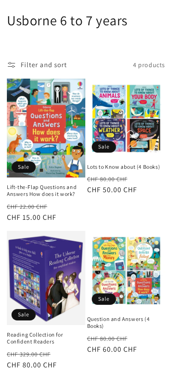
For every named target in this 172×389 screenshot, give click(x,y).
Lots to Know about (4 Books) (124, 166)
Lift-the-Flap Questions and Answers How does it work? (42, 190)
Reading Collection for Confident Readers (35, 338)
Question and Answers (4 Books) (118, 322)
